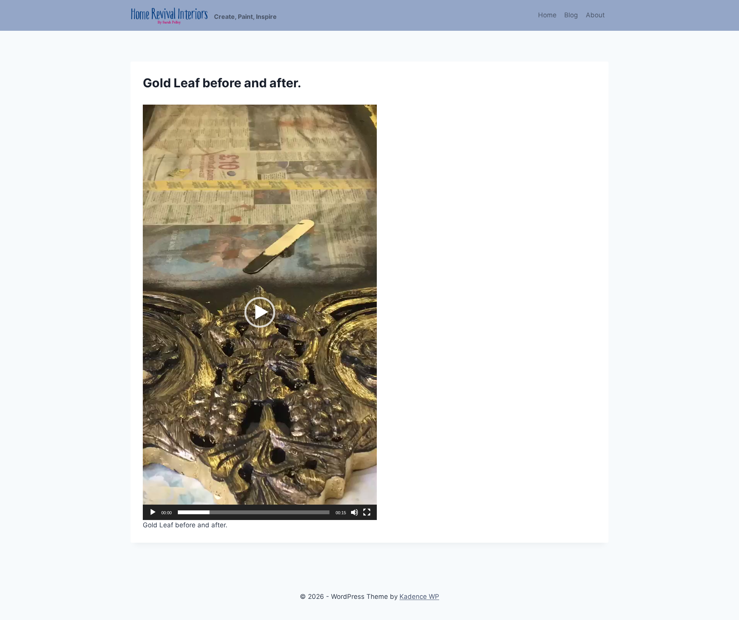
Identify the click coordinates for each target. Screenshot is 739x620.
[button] (259, 312)
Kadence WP (419, 596)
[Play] (153, 512)
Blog (571, 15)
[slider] (253, 512)
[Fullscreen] (367, 512)
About (595, 15)
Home (547, 15)
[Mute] (354, 512)
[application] (260, 312)
